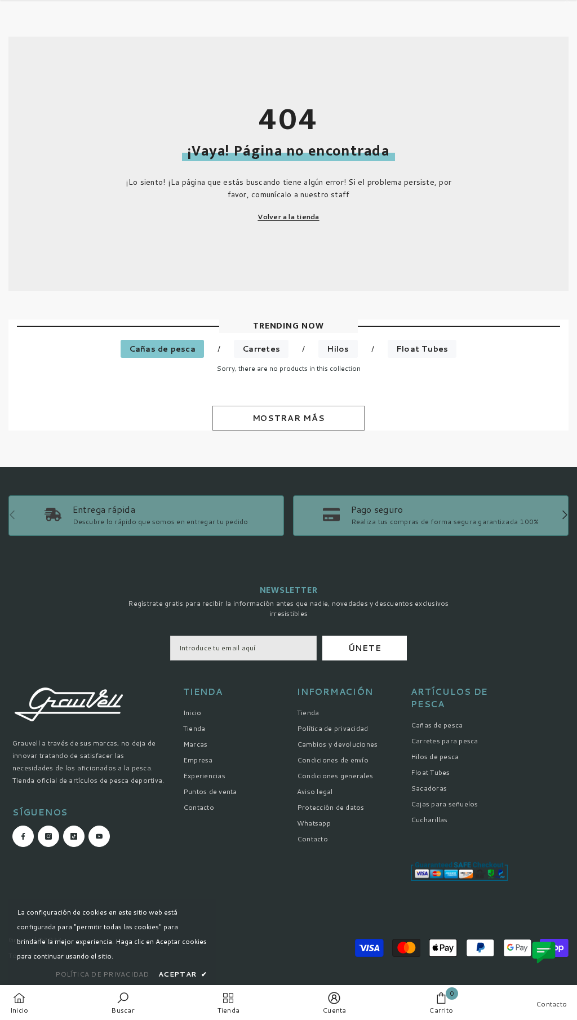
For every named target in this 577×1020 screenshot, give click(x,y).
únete (364, 648)
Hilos (338, 348)
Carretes (261, 348)
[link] (431, 515)
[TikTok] (74, 836)
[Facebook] (23, 836)
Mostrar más (288, 418)
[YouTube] (99, 836)
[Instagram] (48, 836)
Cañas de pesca (162, 348)
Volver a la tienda (288, 216)
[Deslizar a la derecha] (564, 516)
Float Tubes (422, 348)
